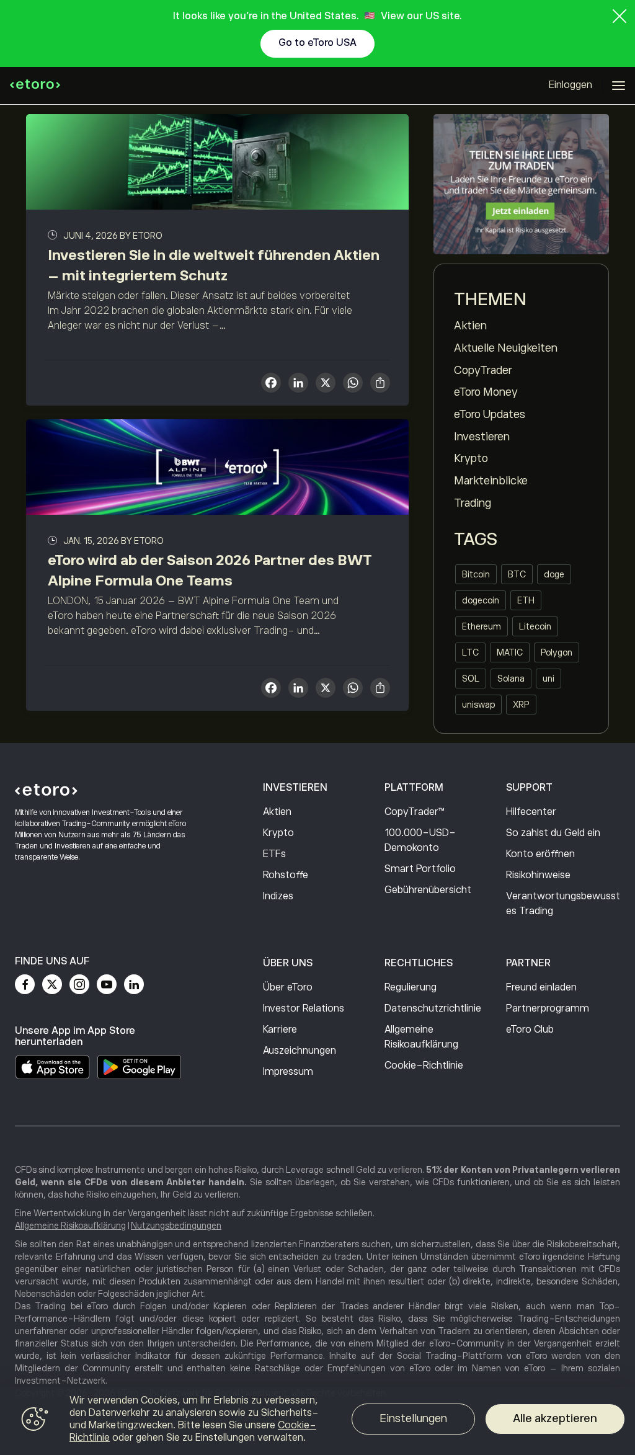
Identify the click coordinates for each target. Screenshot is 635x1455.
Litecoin (535, 626)
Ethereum (481, 626)
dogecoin (480, 600)
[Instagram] (79, 984)
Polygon (556, 652)
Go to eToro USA (317, 42)
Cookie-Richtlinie (423, 1065)
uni (548, 678)
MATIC (510, 652)
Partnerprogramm (547, 1008)
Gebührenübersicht (427, 890)
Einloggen (570, 85)
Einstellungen (413, 1418)
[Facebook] (25, 984)
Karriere (280, 1029)
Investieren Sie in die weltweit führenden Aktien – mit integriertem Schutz (214, 265)
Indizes (278, 896)
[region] (317, 1421)
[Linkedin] (134, 984)
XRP (521, 705)
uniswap (478, 705)
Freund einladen (541, 987)
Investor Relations (303, 1008)
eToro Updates (489, 414)
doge (554, 574)
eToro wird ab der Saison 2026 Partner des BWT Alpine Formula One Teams (210, 570)
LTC (470, 652)
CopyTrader (483, 370)
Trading (472, 503)
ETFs (274, 854)
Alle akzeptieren (555, 1418)
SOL (470, 678)
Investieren (482, 436)
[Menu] (618, 85)
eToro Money (486, 392)
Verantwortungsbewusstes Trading (563, 904)
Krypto (471, 458)
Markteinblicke (491, 480)
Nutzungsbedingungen (176, 1225)
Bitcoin (476, 574)
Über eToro (288, 987)
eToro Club (530, 1029)
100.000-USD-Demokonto (420, 840)
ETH (526, 600)
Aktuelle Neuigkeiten (505, 348)
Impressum (288, 1071)
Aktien (470, 325)
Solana (511, 678)
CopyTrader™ (414, 811)
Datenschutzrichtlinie (432, 1008)
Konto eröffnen (540, 854)
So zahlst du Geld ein (553, 833)
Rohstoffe (285, 875)
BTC (517, 574)
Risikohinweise (538, 875)
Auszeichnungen (299, 1050)
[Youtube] (107, 984)
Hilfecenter (531, 811)
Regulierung (410, 987)
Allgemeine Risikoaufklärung (421, 1037)
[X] (325, 384)
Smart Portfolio (420, 868)
